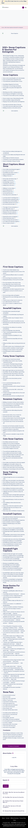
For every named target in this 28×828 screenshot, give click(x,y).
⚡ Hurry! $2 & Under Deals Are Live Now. (14, 2)
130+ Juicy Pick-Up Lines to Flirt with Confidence (12, 806)
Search (5, 780)
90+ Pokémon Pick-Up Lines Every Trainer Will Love (13, 801)
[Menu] (25, 7)
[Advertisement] (14, 18)
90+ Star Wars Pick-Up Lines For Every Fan (13, 797)
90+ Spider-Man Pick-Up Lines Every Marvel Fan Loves (13, 793)
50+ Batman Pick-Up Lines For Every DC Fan (13, 811)
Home (3, 27)
